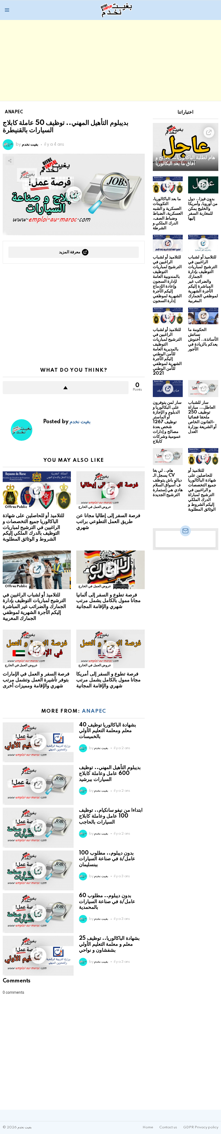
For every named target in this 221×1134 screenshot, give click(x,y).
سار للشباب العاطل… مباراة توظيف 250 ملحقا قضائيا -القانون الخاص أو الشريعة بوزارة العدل (202, 417)
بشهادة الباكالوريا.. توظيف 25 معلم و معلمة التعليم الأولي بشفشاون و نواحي (109, 944)
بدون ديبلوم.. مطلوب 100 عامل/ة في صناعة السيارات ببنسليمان (107, 859)
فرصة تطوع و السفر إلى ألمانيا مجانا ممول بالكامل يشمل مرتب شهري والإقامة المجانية (108, 601)
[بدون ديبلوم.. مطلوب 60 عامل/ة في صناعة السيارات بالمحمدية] (38, 913)
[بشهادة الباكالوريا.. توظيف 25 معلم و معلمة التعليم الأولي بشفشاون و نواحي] (38, 956)
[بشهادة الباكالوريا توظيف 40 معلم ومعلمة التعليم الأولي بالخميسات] (38, 742)
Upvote (66, 387)
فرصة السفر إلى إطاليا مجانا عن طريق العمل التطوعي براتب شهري (108, 521)
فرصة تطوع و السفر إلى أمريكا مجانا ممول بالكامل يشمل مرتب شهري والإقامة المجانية (108, 680)
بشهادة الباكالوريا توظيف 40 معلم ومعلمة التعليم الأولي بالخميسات (107, 731)
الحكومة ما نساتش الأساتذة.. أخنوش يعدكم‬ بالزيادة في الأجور (203, 339)
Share (9, 160)
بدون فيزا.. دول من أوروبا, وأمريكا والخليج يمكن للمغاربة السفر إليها (202, 209)
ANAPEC (94, 711)
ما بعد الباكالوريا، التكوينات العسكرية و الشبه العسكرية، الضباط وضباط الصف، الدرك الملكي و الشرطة (168, 213)
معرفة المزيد (70, 252)
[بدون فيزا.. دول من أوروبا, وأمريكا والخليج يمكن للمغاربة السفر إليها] (203, 184)
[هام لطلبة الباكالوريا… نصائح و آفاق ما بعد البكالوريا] (185, 147)
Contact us (168, 1127)
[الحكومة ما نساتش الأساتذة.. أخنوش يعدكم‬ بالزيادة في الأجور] (203, 316)
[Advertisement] (110, 60)
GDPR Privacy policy (200, 1127)
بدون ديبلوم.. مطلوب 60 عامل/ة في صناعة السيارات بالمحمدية (107, 901)
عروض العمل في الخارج (94, 507)
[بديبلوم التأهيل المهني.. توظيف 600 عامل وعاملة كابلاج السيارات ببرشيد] (38, 785)
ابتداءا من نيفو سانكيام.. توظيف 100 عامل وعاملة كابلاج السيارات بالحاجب (111, 816)
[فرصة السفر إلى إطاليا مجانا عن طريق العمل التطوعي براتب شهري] (110, 490)
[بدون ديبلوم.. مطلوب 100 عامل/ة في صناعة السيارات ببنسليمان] (38, 870)
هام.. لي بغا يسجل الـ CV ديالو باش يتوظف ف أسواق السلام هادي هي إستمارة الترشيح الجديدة (168, 482)
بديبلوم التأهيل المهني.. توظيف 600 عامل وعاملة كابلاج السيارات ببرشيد (109, 773)
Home (148, 1127)
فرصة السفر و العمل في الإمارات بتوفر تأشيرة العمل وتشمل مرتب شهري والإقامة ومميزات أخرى (36, 680)
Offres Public (16, 507)
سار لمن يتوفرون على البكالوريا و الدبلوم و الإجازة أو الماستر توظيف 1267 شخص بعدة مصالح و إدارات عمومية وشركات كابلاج (167, 422)
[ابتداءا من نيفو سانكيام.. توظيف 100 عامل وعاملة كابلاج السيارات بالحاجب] (38, 828)
